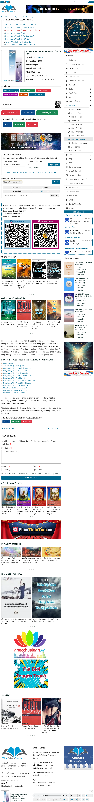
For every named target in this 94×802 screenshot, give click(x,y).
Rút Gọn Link (73, 187)
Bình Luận (30, 113)
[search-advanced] (76, 799)
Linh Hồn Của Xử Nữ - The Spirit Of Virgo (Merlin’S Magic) (54, 508)
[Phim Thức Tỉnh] (31, 540)
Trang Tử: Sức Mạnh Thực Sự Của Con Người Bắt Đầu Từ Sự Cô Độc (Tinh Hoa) (15, 620)
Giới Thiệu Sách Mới (76, 81)
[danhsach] (64, 799)
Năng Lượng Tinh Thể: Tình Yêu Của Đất (20, 45)
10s (43, 800)
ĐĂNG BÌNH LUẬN (31, 478)
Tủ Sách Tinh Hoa (37, 95)
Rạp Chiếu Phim (75, 101)
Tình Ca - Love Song (79, 143)
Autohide (18, 191)
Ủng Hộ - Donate (75, 208)
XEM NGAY (54, 165)
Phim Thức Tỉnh (75, 175)
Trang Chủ (4, 17)
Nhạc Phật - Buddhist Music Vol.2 (15, 390)
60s (37, 800)
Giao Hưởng (76, 151)
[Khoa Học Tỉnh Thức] (31, 150)
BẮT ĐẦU (56, 182)
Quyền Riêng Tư (75, 204)
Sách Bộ (72, 85)
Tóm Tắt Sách (74, 72)
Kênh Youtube (74, 192)
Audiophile (75, 147)
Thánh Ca (75, 121)
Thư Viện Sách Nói (76, 183)
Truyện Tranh (74, 93)
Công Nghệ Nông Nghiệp (78, 179)
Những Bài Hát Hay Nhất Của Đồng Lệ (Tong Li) (30, 726)
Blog (70, 159)
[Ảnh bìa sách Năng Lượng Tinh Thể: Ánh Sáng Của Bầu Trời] (13, 82)
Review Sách (73, 68)
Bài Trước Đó (9, 428)
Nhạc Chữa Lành (27, 90)
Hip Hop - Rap (76, 117)
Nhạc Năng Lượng (28, 17)
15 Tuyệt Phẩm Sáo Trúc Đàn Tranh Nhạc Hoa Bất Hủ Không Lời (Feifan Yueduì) (10, 728)
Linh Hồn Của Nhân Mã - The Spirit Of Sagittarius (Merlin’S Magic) (8, 509)
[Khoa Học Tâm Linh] (78, 47)
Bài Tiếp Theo (53, 428)
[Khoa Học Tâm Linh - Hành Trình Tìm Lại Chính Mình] (78, 370)
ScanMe (6, 104)
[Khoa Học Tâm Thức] (59, 13)
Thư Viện (72, 154)
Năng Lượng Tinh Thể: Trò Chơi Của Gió (20, 36)
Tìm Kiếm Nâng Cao (76, 64)
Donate (46, 191)
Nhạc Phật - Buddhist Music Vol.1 (14, 393)
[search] (89, 2)
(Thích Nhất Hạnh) (83, 264)
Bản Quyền (73, 196)
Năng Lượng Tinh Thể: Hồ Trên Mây (18, 39)
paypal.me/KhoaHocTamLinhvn (45, 783)
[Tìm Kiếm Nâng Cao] (76, 799)
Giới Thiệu (72, 60)
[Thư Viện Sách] (7, 3)
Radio (71, 89)
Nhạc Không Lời (43, 90)
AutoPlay (18, 188)
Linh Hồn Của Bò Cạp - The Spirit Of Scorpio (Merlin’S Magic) (23, 509)
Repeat (46, 188)
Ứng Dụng (72, 200)
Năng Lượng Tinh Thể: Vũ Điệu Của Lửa (20, 27)
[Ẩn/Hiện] (91, 791)
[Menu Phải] (92, 3)
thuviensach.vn (14, 780)
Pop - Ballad (76, 109)
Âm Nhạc (15, 17)
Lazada (20, 124)
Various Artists (38, 57)
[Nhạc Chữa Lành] (31, 658)
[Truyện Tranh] (31, 688)
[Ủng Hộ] (78, 52)
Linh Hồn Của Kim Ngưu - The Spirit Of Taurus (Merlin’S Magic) (39, 509)
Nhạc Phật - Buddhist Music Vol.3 (15, 388)
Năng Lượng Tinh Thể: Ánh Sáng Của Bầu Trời (22, 30)
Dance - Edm (76, 113)
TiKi (8, 124)
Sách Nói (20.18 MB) (48, 113)
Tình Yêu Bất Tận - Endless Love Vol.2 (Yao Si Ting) (51, 726)
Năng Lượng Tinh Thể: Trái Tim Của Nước (21, 24)
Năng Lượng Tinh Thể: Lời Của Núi (18, 42)
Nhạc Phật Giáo (77, 124)
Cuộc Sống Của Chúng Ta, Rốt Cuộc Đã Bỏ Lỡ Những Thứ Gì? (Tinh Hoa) (45, 620)
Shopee (33, 124)
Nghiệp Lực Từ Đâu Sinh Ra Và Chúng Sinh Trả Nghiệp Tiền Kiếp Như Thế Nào (11, 560)
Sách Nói (72, 97)
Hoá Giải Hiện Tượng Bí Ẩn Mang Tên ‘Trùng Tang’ (31, 559)
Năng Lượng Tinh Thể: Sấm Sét (17, 33)
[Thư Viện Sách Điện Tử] (78, 770)
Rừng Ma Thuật (8, 363)
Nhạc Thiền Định (10, 95)
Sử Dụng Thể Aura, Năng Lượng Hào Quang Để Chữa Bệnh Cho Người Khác (51, 560)
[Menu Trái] (2, 3)
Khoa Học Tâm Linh (76, 167)
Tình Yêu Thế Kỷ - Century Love (14, 366)
